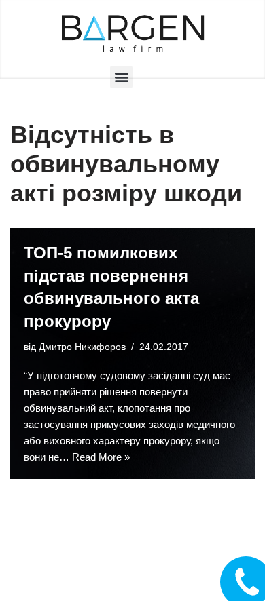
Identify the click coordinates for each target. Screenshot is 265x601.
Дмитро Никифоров (82, 347)
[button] (121, 77)
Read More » (101, 457)
